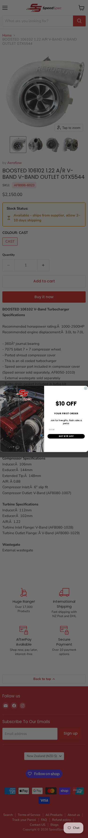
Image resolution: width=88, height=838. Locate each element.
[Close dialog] (85, 388)
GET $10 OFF (65, 436)
